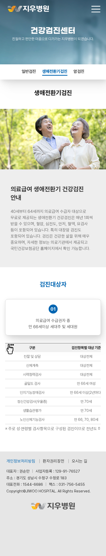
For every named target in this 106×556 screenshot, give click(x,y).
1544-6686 (33, 484)
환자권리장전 (53, 461)
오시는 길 (79, 461)
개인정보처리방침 (20, 461)
